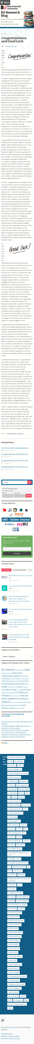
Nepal (29, 690)
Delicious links (12, 789)
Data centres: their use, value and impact (13, 732)
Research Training (13, 972)
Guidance (23, 825)
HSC (16, 687)
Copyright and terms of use (10, 1038)
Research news (12, 952)
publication (24, 696)
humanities (11, 837)
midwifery (23, 689)
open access (10, 692)
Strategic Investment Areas (16, 984)
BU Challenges (19, 761)
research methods (13, 948)
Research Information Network (13, 715)
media (18, 689)
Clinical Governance (14, 777)
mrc (9, 867)
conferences (23, 781)
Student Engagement (14, 988)
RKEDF (19, 705)
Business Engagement (14, 769)
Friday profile (26, 805)
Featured (21, 797)
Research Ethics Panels (15, 932)
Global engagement (14, 821)
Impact (19, 837)
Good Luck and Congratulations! (15, 448)
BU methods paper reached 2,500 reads (20, 587)
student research (13, 992)
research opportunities (15, 956)
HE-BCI (19, 829)
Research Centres (13, 917)
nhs (2, 692)
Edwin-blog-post (7, 681)
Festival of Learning (14, 805)
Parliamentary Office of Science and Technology (19, 880)
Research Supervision (14, 964)
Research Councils (14, 702)
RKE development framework (9, 705)
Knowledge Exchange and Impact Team (18, 854)
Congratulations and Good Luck (14, 454)
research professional (24, 702)
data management (22, 785)
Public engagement (23, 897)
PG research (12, 885)
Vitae (26, 1000)
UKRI (6, 743)
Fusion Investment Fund (15, 813)
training (11, 708)
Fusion (27, 684)
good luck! (20, 433)
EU (18, 681)
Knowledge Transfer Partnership (18, 863)
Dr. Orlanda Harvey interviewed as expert (20, 610)
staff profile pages (13, 980)
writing (10, 1008)
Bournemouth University (12, 8)
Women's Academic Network (17, 1004)
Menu (6, 2)
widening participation (19, 708)
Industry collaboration (14, 841)
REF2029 (21, 909)
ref (28, 698)
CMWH (3, 673)
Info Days (27, 841)
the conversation (13, 996)
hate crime (11, 829)
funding (4, 684)
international (20, 845)
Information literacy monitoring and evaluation (15, 730)
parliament (21, 875)
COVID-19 (11, 785)
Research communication (15, 920)
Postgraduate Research (15, 893)
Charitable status (7, 1034)
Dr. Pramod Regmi (24, 678)
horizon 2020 (11, 687)
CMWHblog (8, 673)
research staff (12, 960)
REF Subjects (12, 909)
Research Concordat (14, 924)
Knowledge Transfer (14, 859)
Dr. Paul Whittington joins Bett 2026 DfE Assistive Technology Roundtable (19, 637)
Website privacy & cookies (10, 1036)
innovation (25, 687)
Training (23, 996)
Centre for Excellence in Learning (18, 773)
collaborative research (11, 676)
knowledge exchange (9, 690)
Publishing (11, 901)
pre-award (11, 897)
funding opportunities (16, 684)
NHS (9, 871)
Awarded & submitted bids (16, 757)
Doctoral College (15, 678)
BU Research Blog (10, 14)
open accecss (18, 871)
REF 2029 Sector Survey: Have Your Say (21, 577)
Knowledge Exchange (14, 849)
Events (26, 681)
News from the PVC (19, 867)
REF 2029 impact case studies (17, 905)
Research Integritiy (13, 940)
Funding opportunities (14, 809)
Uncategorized (18, 1000)
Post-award (12, 889)
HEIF (25, 829)
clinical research (19, 670)
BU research (8, 669)
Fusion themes (12, 817)
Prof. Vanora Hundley (15, 695)
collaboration (17, 673)
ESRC (15, 681)
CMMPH (27, 670)
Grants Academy (13, 825)
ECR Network (12, 793)
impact (20, 687)
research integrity (13, 944)
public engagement (10, 698)
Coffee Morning (13, 781)
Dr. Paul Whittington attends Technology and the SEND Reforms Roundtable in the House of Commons (20, 623)
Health (4, 687)
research (5, 702)
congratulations (11, 433)
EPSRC (21, 793)
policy (19, 885)
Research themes (13, 968)
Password (17, 493)
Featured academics (14, 801)
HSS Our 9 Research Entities (16, 833)
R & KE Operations (22, 901)
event (21, 681)
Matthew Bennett (12, 46)
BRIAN (10, 761)
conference (25, 676)
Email (4, 546)
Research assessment (14, 913)
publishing (23, 699)
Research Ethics (13, 928)
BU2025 (20, 765)
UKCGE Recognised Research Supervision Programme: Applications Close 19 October (19, 599)
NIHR (5, 692)
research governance (14, 936)
